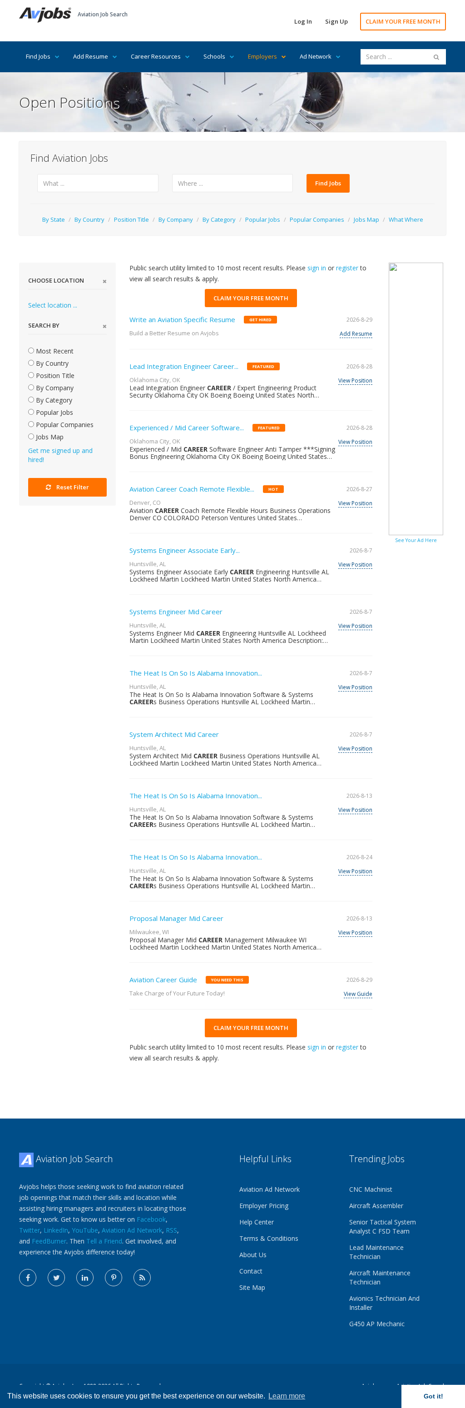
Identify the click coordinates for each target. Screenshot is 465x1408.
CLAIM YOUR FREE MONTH (403, 21)
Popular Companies (317, 219)
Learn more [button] (286, 1396)
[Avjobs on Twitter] (56, 1277)
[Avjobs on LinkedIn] (85, 1277)
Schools (214, 56)
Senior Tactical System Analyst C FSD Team (382, 1226)
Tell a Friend (104, 1241)
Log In (303, 21)
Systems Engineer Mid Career (176, 611)
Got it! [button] (433, 1396)
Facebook (151, 1219)
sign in (316, 268)
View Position (355, 380)
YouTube (85, 1230)
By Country (89, 219)
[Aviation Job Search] (45, 14)
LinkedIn (56, 1230)
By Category (219, 219)
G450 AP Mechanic (377, 1323)
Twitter (29, 1230)
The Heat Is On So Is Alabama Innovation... (195, 672)
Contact (250, 1271)
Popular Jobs (262, 219)
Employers (262, 56)
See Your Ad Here (416, 540)
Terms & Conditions (268, 1238)
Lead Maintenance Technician (376, 1252)
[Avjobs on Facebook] (27, 1277)
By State (53, 219)
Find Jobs (38, 56)
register (347, 268)
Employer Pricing (263, 1205)
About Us (253, 1254)
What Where (406, 219)
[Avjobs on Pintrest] (113, 1277)
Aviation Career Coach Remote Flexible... (191, 488)
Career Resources (156, 56)
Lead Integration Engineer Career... (183, 366)
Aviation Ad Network (132, 1230)
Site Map (252, 1287)
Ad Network (315, 56)
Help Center (256, 1222)
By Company (175, 219)
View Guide (358, 994)
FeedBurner (49, 1241)
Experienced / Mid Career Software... (186, 427)
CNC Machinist (370, 1189)
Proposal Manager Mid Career (176, 918)
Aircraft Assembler (376, 1205)
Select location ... (52, 305)
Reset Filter (72, 487)
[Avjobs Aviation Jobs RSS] (142, 1277)
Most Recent (54, 351)
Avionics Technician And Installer (384, 1303)
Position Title (131, 219)
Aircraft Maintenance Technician (380, 1277)
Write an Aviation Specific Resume (182, 319)
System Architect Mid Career (174, 734)
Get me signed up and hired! (60, 455)
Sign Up (336, 21)
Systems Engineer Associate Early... (184, 550)
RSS (171, 1230)
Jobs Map (366, 219)
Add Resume (90, 56)
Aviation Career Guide (163, 979)
